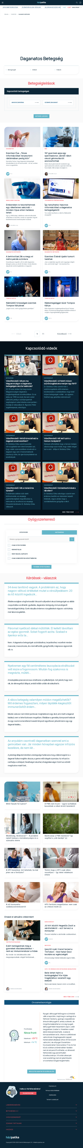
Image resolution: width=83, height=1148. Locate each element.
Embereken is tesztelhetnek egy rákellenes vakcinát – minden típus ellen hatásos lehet (20, 208)
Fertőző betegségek (13, 942)
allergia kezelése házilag (54, 7)
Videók (58, 70)
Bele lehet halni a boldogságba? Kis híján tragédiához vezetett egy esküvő (58, 976)
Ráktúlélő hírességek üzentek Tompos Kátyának (21, 304)
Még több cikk (69, 996)
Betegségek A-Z (12, 1111)
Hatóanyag (59, 532)
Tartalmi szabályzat (52, 1099)
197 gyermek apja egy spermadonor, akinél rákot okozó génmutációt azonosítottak (58, 157)
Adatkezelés (52, 1095)
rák (46, 148)
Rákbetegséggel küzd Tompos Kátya (60, 304)
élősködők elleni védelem (31, 7)
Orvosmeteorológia (10, 7)
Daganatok (10, 148)
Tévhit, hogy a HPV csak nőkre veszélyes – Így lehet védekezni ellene (59, 872)
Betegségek (11, 70)
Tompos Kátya (11, 298)
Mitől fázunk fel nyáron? (16, 804)
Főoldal (6, 14)
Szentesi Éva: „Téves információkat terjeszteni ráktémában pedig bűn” (19, 156)
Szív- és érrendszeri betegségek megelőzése (60, 969)
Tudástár (13, 14)
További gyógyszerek (41, 567)
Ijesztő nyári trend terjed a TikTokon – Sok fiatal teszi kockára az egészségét (58, 952)
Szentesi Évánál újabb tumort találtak (60, 257)
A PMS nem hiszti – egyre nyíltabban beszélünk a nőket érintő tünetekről (60, 805)
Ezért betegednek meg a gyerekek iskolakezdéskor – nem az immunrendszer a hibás (22, 948)
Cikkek (34, 70)
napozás (48, 945)
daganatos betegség (13, 252)
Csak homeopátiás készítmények (24, 558)
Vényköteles (16, 549)
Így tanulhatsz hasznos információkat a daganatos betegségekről (58, 207)
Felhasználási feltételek (52, 1090)
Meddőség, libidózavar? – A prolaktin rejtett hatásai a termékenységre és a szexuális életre (22, 838)
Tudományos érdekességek (54, 200)
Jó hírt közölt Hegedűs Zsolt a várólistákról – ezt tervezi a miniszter (60, 928)
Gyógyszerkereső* (13, 1117)
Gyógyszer (23, 532)
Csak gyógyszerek (19, 545)
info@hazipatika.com (38, 1142)
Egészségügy (49, 922)
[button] (41, 1105)
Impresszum (52, 1086)
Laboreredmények (13, 1105)
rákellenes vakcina (13, 200)
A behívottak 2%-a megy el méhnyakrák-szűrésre (19, 257)
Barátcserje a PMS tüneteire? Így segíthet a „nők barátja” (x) (59, 837)
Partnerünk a (61, 1079)
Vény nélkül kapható (20, 554)
